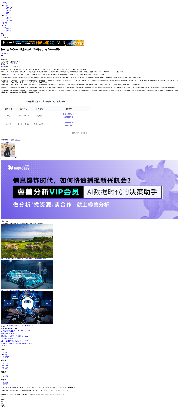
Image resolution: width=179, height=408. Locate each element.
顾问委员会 (6, 356)
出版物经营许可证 (59, 394)
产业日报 (5, 365)
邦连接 (5, 3)
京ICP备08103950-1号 (37, 387)
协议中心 (5, 384)
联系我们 (5, 354)
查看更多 (3, 345)
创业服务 (5, 5)
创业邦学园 (9, 7)
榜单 (4, 27)
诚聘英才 (5, 357)
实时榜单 (8, 30)
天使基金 (8, 10)
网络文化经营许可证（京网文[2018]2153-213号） (56, 390)
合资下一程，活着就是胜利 (8, 338)
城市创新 (8, 18)
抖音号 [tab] (2, 405)
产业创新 (5, 15)
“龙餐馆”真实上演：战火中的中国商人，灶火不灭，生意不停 (16, 330)
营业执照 (52, 394)
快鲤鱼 (6, 142)
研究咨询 (5, 22)
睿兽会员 (5, 363)
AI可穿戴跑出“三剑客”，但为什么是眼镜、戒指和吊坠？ (15, 336)
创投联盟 (8, 17)
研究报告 (5, 369)
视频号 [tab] (2, 401)
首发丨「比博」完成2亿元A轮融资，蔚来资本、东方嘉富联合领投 (17, 290)
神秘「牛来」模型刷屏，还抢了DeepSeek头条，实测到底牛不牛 (17, 340)
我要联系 (3, 64)
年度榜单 (8, 28)
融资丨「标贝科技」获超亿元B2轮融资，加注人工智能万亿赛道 (17, 325)
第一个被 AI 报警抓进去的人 (8, 331)
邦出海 (8, 13)
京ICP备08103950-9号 (48, 387)
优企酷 (8, 12)
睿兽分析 (5, 23)
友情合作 (5, 376)
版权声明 (5, 383)
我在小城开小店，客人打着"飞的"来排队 (11, 335)
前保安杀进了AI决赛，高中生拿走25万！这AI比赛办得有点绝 (17, 343)
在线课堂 (8, 8)
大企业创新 (9, 20)
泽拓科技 (3, 142)
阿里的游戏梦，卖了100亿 (7, 333)
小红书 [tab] (2, 403)
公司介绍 (5, 352)
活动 (4, 25)
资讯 (4, 2)
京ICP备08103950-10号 (58, 387)
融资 (9, 142)
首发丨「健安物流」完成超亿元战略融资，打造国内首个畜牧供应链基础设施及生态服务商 (23, 258)
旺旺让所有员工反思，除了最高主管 (10, 342)
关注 (2, 55)
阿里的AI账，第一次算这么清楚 (9, 328)
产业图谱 (5, 367)
